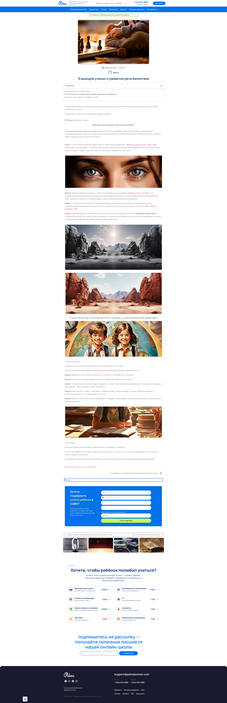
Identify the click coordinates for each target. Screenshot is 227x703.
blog (68, 480)
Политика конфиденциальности (73, 688)
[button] (161, 86)
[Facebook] (73, 681)
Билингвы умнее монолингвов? (78, 91)
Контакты (119, 3)
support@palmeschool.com (131, 674)
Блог (112, 3)
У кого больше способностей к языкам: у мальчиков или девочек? (91, 94)
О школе (106, 3)
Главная (98, 3)
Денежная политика (70, 690)
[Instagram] (76, 681)
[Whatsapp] (69, 681)
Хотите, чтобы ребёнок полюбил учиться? (82, 97)
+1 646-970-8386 (141, 2)
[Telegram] (65, 681)
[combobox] (103, 498)
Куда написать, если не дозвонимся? (113, 512)
